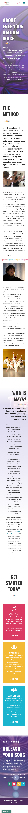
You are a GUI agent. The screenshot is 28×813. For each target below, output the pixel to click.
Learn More (14, 636)
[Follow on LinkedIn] (23, 784)
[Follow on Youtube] (14, 784)
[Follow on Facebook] (10, 784)
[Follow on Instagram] (19, 784)
